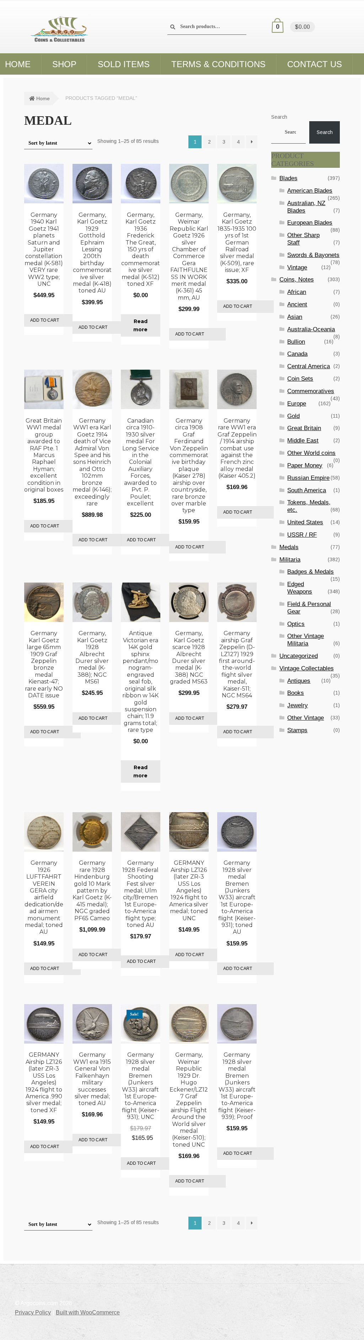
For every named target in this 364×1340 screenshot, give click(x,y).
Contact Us (314, 64)
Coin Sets (300, 378)
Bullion (296, 341)
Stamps (297, 730)
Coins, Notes (296, 279)
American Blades (309, 190)
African (296, 292)
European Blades (309, 222)
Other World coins (311, 453)
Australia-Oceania (311, 329)
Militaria (289, 559)
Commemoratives (310, 391)
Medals (289, 547)
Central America (308, 366)
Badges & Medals (310, 571)
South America (306, 490)
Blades (288, 178)
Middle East (302, 440)
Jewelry (297, 705)
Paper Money (304, 465)
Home (43, 98)
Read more (140, 325)
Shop (64, 64)
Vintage (297, 267)
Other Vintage (305, 717)
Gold (293, 416)
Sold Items (124, 64)
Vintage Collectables (306, 668)
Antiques (298, 680)
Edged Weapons (299, 588)
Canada (297, 353)
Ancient (297, 304)
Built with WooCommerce (88, 1312)
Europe (296, 403)
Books (295, 693)
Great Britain (304, 428)
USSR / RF (302, 534)
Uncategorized (298, 656)
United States (305, 522)
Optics (296, 624)
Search (279, 117)
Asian (294, 316)
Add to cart (44, 320)
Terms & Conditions (218, 64)
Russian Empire (308, 478)
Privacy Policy (33, 1312)
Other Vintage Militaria (305, 640)
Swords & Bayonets (313, 255)
